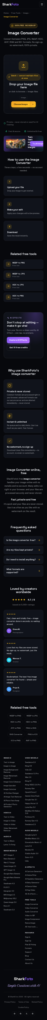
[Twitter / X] (26, 1013)
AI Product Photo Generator (10, 805)
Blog (27, 956)
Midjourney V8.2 (10, 898)
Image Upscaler (10, 786)
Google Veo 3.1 (31, 800)
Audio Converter (31, 912)
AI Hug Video (30, 890)
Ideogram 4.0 (9, 891)
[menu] (42, 4)
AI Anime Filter (30, 875)
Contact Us (29, 960)
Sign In (27, 937)
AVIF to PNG (31, 740)
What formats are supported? (15, 571)
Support (28, 952)
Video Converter (31, 908)
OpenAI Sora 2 (30, 792)
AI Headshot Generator (34, 879)
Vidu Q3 (28, 770)
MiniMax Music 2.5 (32, 839)
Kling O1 (28, 781)
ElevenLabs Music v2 (33, 842)
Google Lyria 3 (31, 835)
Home (6, 13)
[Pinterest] (14, 1013)
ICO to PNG (15, 740)
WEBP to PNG (15, 716)
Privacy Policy (9, 1002)
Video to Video (9, 824)
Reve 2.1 (7, 906)
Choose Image (21, 104)
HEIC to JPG (15, 722)
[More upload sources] (33, 104)
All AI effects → (31, 894)
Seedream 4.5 (9, 884)
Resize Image (30, 923)
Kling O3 (28, 766)
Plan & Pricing (30, 945)
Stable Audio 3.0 (31, 853)
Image (25, 13)
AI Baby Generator (32, 883)
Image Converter (31, 904)
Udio (27, 861)
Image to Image (10, 766)
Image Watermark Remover (10, 777)
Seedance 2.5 (30, 824)
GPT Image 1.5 (9, 870)
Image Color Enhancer (12, 782)
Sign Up (28, 941)
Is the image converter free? (21, 540)
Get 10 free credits (18, 347)
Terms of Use (23, 1002)
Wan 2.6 (28, 777)
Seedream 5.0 (9, 910)
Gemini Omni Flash (32, 796)
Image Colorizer (10, 789)
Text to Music (9, 841)
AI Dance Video (31, 886)
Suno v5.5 (29, 857)
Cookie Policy (23, 1007)
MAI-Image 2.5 (9, 895)
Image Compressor (32, 919)
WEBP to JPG (32, 716)
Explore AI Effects (18, 340)
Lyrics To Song (9, 845)
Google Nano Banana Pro (12, 879)
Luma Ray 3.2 (30, 807)
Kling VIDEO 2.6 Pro (33, 785)
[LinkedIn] (32, 1013)
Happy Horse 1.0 (31, 803)
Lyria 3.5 (28, 846)
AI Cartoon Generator (33, 871)
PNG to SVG (31, 728)
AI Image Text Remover (13, 797)
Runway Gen (30, 789)
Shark (10, 4)
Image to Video (10, 821)
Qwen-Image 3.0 (10, 902)
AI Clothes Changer (11, 793)
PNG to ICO (32, 734)
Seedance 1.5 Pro (32, 774)
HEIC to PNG (31, 722)
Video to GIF (30, 915)
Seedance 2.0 (30, 762)
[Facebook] (20, 1013)
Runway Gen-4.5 (31, 821)
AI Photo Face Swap (11, 801)
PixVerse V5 (30, 817)
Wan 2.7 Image (9, 863)
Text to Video (9, 817)
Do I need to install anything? (21, 559)
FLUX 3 (6, 887)
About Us (29, 963)
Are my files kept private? (19, 550)
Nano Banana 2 (9, 859)
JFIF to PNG (16, 728)
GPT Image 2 (9, 855)
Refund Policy (37, 1002)
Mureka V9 (29, 850)
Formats (28, 948)
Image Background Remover (11, 771)
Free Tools (15, 13)
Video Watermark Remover (10, 829)
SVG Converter (16, 734)
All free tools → (31, 927)
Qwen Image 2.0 (10, 866)
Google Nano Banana (12, 874)
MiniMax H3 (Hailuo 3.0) (32, 812)
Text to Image (9, 762)
